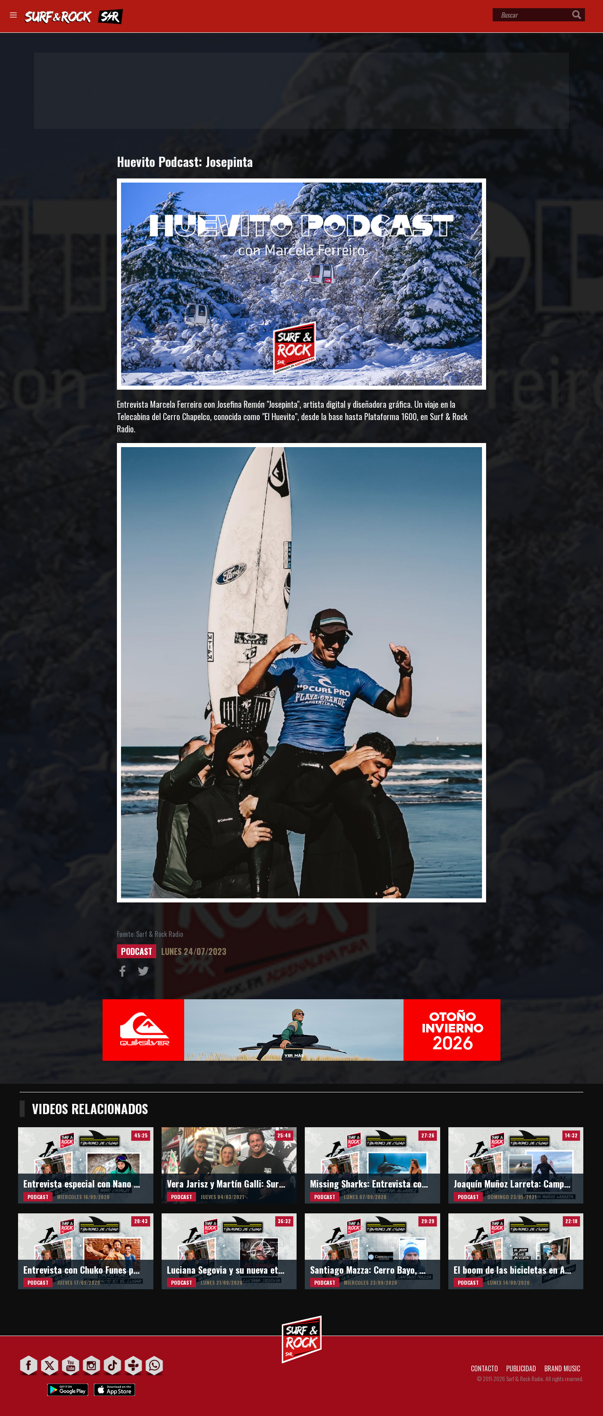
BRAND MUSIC (562, 1368)
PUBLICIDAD (521, 1368)
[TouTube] (71, 1365)
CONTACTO (484, 1368)
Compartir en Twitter (145, 973)
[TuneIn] (133, 1365)
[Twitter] (50, 1365)
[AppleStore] (114, 1387)
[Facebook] (29, 1365)
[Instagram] (91, 1365)
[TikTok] (112, 1365)
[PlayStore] (67, 1387)
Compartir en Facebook (124, 973)
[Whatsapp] (154, 1365)
